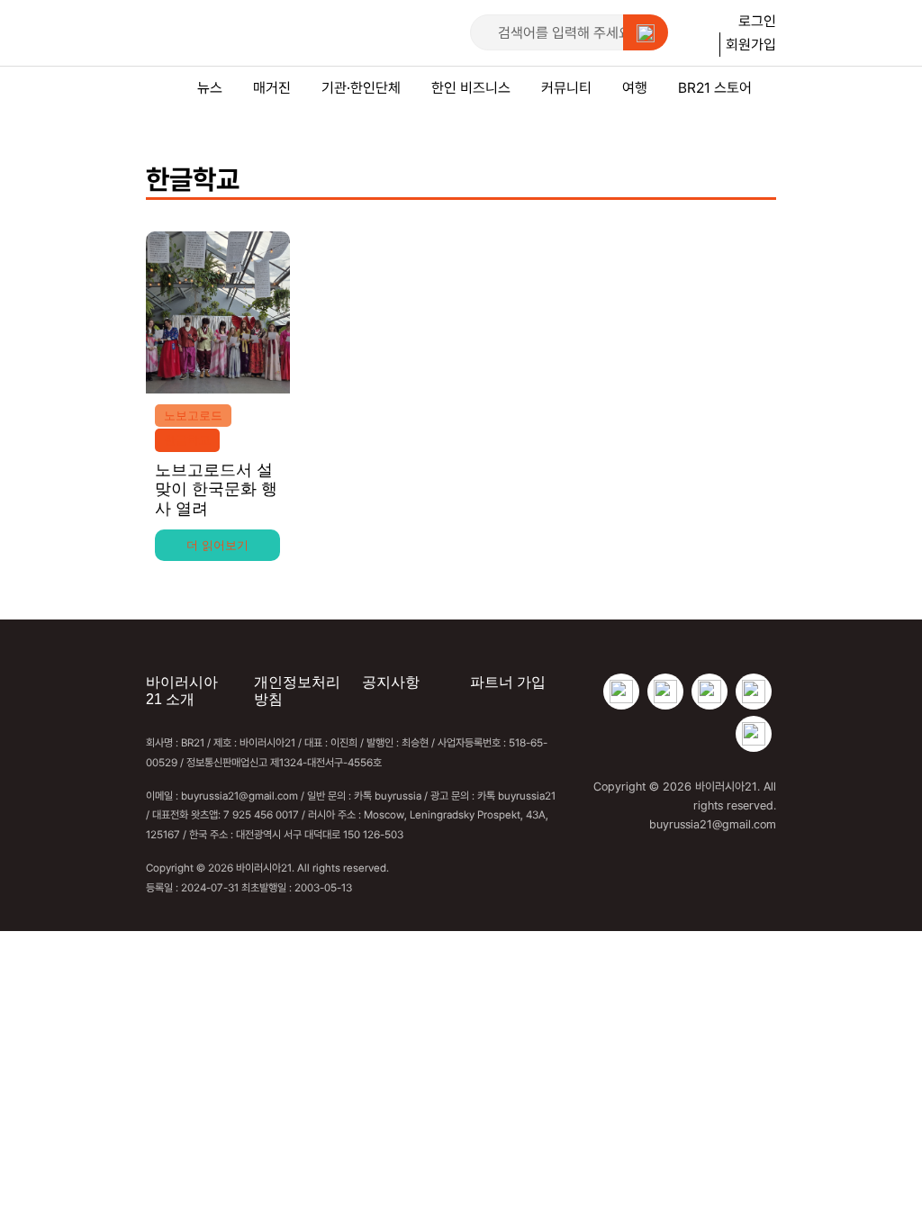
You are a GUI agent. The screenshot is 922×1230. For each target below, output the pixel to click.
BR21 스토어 (715, 87)
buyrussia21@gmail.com (712, 824)
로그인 (757, 21)
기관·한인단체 (361, 87)
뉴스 (209, 87)
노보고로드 (193, 415)
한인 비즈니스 (471, 87)
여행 (634, 87)
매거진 (272, 87)
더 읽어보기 (217, 545)
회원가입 (751, 44)
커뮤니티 (566, 87)
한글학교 (187, 440)
